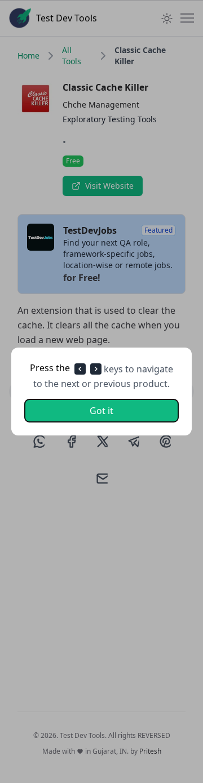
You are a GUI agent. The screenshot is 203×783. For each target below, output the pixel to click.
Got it (101, 410)
